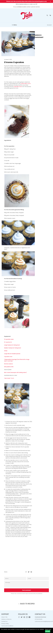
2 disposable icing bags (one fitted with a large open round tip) (16, 360)
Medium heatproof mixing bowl (12, 348)
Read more (48, 629)
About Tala (4, 617)
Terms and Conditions (7, 626)
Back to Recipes (27, 604)
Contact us (4, 621)
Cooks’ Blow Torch (26, 83)
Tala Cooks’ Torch (9, 378)
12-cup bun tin (8, 342)
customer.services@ (40, 621)
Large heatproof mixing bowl (12, 345)
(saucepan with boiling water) (15, 372)
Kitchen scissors (8, 364)
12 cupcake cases (9, 339)
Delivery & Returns (6, 619)
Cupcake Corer (18, 86)
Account (49, 25)
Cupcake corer (8, 356)
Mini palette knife (8, 366)
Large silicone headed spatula (12, 353)
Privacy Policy (5, 623)
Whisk (5, 351)
